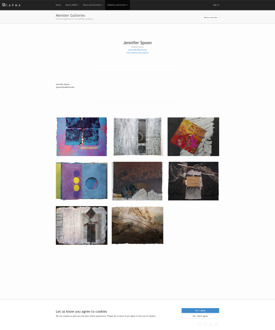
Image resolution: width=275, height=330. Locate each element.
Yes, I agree (200, 310)
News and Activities (92, 5)
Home (58, 5)
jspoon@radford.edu (137, 50)
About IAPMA (71, 5)
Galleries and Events (116, 5)
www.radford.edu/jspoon (137, 52)
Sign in (216, 5)
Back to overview (211, 17)
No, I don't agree (200, 316)
